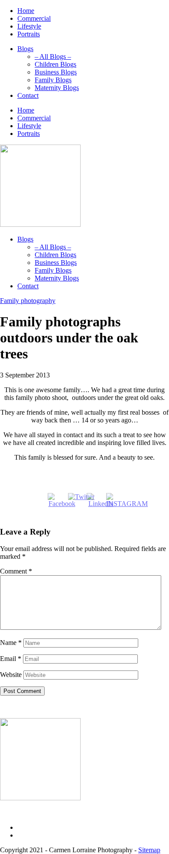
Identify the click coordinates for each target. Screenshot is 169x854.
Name (11, 642)
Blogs (25, 48)
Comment (16, 571)
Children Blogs (55, 64)
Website (11, 674)
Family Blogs (53, 80)
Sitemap (149, 850)
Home (25, 10)
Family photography (27, 300)
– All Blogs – (53, 56)
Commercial (34, 18)
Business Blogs (56, 72)
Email (10, 658)
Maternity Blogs (57, 87)
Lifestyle (29, 26)
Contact (28, 95)
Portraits (28, 34)
